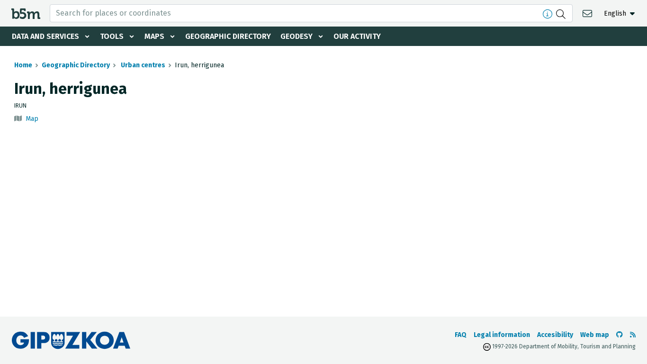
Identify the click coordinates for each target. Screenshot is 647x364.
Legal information (502, 335)
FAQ (461, 335)
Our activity (357, 36)
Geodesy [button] (296, 36)
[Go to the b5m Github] (619, 335)
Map (32, 119)
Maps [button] (154, 36)
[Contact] (588, 13)
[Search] (562, 13)
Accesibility (555, 335)
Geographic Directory (228, 36)
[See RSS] (633, 335)
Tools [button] (112, 36)
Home (23, 65)
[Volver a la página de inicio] (25, 13)
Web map (594, 335)
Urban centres (142, 65)
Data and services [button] (45, 36)
